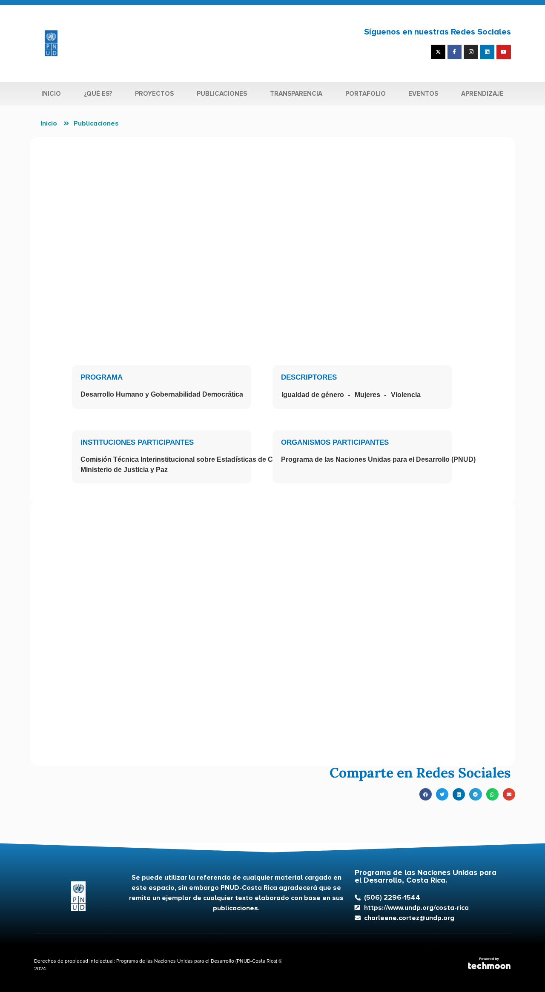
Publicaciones (222, 93)
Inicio (51, 93)
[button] (425, 794)
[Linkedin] (487, 52)
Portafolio (365, 93)
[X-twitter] (438, 52)
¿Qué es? (98, 93)
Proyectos (154, 93)
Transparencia (296, 93)
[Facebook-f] (454, 52)
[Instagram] (471, 52)
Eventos (423, 93)
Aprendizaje (482, 93)
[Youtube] (503, 52)
